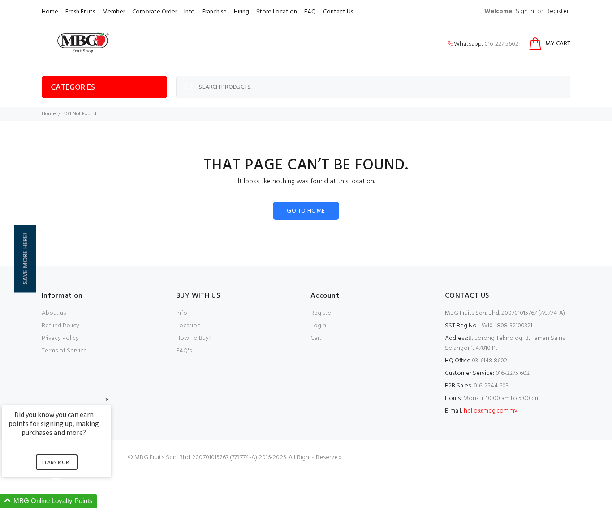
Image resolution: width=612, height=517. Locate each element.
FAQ (310, 12)
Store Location (276, 12)
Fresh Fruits (80, 12)
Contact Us (338, 12)
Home (50, 12)
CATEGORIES (73, 87)
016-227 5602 (501, 44)
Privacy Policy (60, 338)
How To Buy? (194, 338)
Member (113, 12)
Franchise (214, 12)
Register (557, 11)
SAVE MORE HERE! (25, 258)
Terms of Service (64, 351)
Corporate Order (154, 12)
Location (188, 326)
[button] (67, 501)
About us (54, 313)
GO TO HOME (306, 211)
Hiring (241, 12)
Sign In (525, 11)
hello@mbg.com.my (490, 411)
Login (318, 326)
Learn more (56, 462)
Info (189, 12)
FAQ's (184, 351)
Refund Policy (60, 326)
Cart (316, 338)
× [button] (107, 399)
